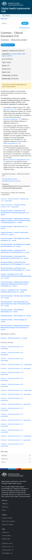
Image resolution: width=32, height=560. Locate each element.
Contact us (5, 532)
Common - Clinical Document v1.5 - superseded (15, 368)
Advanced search (24, 28)
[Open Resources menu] (30, 458)
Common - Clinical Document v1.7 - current (14, 338)
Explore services (7, 518)
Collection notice (7, 543)
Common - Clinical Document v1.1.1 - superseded (16, 436)
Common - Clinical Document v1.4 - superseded (16, 394)
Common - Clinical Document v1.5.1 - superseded (16, 364)
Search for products (8, 521)
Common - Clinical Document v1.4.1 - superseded (16, 390)
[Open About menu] (30, 462)
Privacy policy (6, 550)
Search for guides (7, 524)
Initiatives (4, 455)
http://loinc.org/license (10, 119)
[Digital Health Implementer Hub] (15, 4)
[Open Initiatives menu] (30, 455)
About (3, 462)
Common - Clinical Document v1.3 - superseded (16, 404)
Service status (6, 535)
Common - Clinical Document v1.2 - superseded (16, 420)
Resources (4, 18)
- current (15, 212)
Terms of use (6, 546)
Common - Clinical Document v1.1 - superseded (15, 440)
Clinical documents (8, 45)
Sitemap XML (6, 539)
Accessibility (6, 553)
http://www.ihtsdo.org (10, 143)
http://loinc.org (8, 109)
